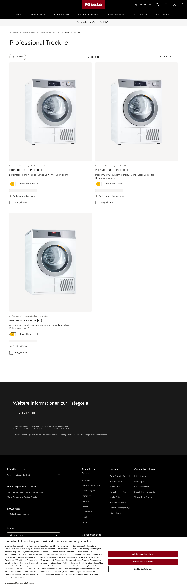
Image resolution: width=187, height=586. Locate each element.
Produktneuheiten (118, 503)
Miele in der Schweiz (91, 485)
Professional (164, 14)
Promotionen (116, 482)
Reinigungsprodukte (88, 14)
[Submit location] (59, 475)
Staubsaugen (61, 14)
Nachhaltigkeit (88, 491)
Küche (18, 14)
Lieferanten (87, 512)
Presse (85, 506)
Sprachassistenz (141, 487)
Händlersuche (16, 469)
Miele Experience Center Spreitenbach (25, 493)
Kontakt (85, 522)
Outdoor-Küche (117, 14)
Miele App (139, 482)
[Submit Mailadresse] (59, 515)
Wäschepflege (38, 14)
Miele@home (140, 476)
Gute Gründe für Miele (120, 476)
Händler (85, 517)
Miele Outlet (115, 497)
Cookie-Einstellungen (143, 569)
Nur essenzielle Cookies (143, 562)
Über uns (86, 480)
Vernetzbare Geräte (143, 497)
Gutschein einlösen (119, 492)
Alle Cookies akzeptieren (143, 554)
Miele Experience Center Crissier (22, 497)
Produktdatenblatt (29, 184)
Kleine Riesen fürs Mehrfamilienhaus (39, 32)
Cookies (30, 583)
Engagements (88, 496)
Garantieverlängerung (119, 508)
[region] (93, 561)
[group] (50, 134)
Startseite (13, 32)
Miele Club (115, 487)
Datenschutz (21, 583)
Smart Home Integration (145, 492)
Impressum (10, 583)
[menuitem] (20, 14)
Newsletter (14, 508)
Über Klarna (115, 513)
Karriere (85, 501)
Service (144, 14)
